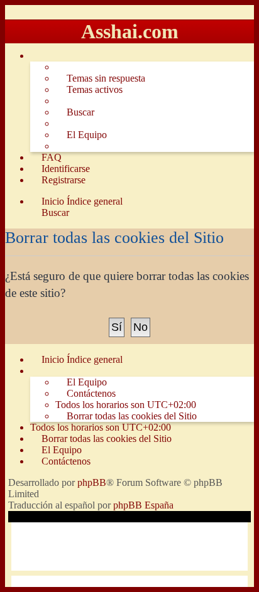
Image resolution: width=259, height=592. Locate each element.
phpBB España (143, 505)
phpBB (91, 482)
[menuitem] (100, 78)
